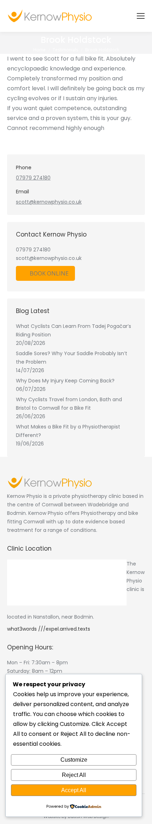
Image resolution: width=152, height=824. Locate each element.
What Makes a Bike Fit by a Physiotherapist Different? (68, 431)
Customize (73, 760)
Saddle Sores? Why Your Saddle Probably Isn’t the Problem (71, 357)
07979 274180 (33, 177)
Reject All (74, 775)
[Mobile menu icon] (140, 16)
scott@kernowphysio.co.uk (49, 201)
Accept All (73, 790)
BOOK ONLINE (49, 273)
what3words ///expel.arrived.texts (48, 628)
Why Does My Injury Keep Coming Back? (65, 380)
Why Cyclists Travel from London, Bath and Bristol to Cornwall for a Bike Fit (69, 403)
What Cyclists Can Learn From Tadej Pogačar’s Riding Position (73, 330)
